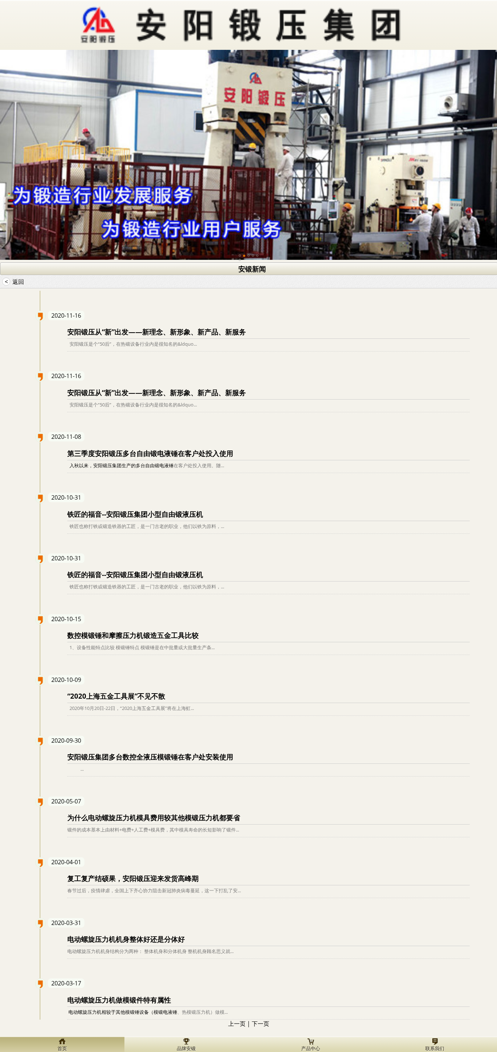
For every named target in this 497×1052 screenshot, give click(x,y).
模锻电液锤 (165, 1012)
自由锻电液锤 (159, 465)
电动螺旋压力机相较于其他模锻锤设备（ (110, 1012)
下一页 (260, 1024)
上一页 (237, 1024)
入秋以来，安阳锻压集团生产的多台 (106, 465)
